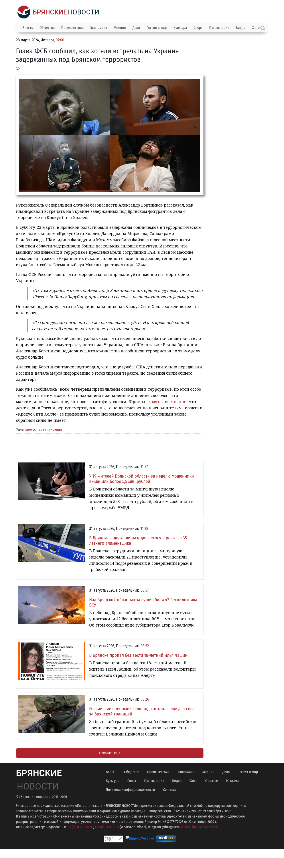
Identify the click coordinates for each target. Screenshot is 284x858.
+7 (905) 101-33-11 (107, 827)
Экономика (98, 28)
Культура (180, 28)
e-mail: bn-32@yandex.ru (199, 827)
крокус (30, 429)
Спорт (198, 28)
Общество (47, 28)
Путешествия (219, 28)
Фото (193, 781)
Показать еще (109, 753)
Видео (240, 28)
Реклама (232, 781)
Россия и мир (156, 28)
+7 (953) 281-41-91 (80, 827)
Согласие (170, 790)
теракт (42, 429)
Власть (28, 28)
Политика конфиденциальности (130, 790)
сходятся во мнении (166, 401)
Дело (136, 28)
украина (55, 429)
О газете (211, 781)
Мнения (120, 28)
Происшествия (72, 28)
